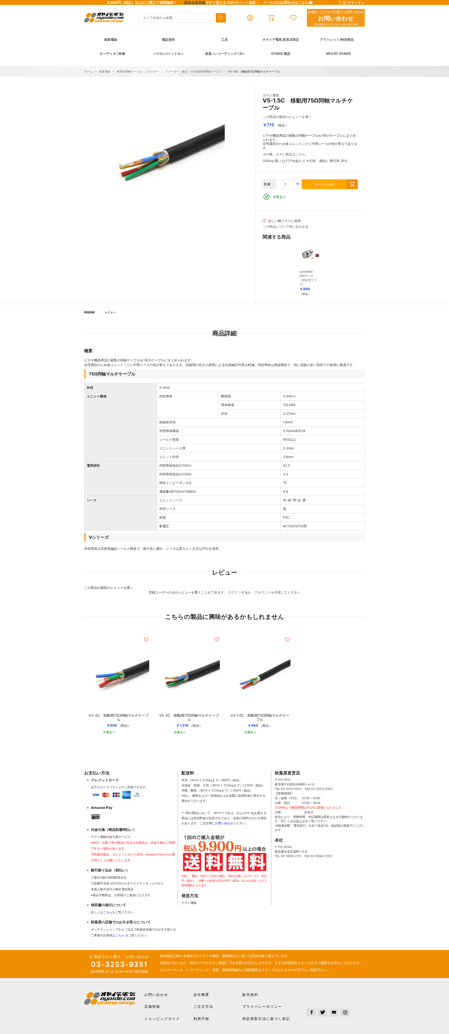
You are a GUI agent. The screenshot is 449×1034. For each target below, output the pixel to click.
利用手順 (201, 1018)
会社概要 (201, 994)
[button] (146, 640)
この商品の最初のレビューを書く (287, 117)
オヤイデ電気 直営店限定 (280, 39)
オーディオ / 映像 (112, 53)
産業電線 (110, 39)
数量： (269, 184)
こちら (107, 912)
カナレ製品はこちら (290, 154)
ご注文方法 (203, 1006)
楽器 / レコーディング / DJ (224, 53)
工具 (224, 39)
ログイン (234, 592)
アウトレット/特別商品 (337, 39)
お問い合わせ (156, 994)
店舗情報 (152, 1006)
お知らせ (299, 821)
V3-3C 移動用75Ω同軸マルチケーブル (119, 717)
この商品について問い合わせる (285, 226)
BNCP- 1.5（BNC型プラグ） (308, 280)
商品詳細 (89, 312)
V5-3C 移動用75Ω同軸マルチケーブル (189, 717)
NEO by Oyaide (338, 53)
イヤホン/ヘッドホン (168, 53)
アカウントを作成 (267, 592)
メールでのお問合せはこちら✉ (288, 2)
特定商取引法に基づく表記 (266, 1018)
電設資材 (168, 39)
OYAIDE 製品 (280, 53)
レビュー (110, 312)
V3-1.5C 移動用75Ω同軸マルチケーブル (260, 717)
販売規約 (250, 994)
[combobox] (182, 18)
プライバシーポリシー (262, 1006)
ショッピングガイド (162, 1018)
